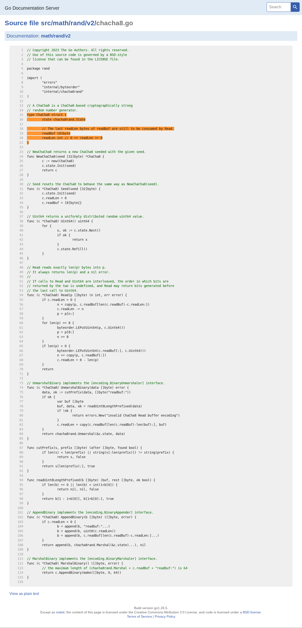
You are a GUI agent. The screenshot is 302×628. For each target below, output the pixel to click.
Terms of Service (139, 616)
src (46, 23)
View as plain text (24, 594)
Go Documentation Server (32, 8)
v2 (90, 23)
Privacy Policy (165, 616)
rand (78, 23)
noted (60, 612)
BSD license (252, 612)
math (61, 23)
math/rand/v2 (56, 35)
